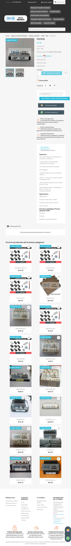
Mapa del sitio (25, 518)
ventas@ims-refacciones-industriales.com (58, 521)
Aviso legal (24, 505)
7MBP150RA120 (20, 389)
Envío (22, 502)
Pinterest (54, 85)
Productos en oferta (12, 501)
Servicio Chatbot (51, 105)
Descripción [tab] (45, 147)
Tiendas (23, 520)
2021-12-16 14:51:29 (55, 52)
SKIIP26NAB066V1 (20, 328)
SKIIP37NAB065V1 (50, 389)
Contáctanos (25, 515)
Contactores (49, 23)
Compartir (45, 85)
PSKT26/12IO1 (21, 298)
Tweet (50, 85)
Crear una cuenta (42, 507)
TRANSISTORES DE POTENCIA (41, 19)
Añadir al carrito (51, 73)
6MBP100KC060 (50, 328)
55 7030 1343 (17, 2)
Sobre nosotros (26, 511)
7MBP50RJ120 (50, 298)
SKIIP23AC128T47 (21, 450)
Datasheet (44, 56)
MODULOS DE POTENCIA (39, 12)
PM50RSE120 (20, 419)
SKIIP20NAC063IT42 (20, 268)
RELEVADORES (58, 19)
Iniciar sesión (41, 505)
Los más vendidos (11, 505)
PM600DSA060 (20, 480)
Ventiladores (36, 23)
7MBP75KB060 (20, 359)
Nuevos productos (11, 503)
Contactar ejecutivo (51, 112)
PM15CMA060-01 (50, 480)
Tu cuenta (41, 498)
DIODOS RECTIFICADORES (40, 15)
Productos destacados (40, 8)
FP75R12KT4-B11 (50, 419)
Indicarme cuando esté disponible (54, 98)
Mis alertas (40, 509)
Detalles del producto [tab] (48, 150)
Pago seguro (25, 513)
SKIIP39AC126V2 (50, 359)
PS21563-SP (50, 450)
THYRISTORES (55, 12)
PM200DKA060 (50, 268)
